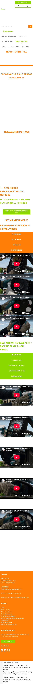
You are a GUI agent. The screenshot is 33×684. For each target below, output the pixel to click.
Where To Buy (7, 41)
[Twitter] (5, 650)
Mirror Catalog (23, 6)
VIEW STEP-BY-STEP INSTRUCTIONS (16, 212)
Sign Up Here (8, 641)
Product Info (14, 46)
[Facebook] (2, 650)
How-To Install (22, 41)
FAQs (4, 46)
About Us (25, 46)
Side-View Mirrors (8, 36)
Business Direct (23, 2)
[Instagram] (8, 650)
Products (22, 36)
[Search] (30, 26)
